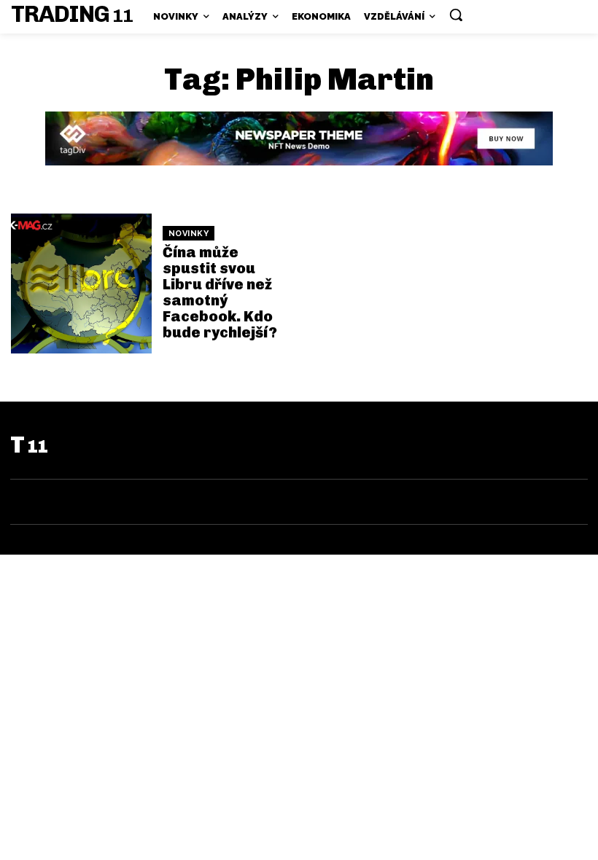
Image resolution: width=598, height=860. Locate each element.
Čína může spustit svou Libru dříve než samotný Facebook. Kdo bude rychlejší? (220, 292)
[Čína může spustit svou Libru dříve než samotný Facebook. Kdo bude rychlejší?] (81, 284)
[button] (455, 14)
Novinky (188, 233)
